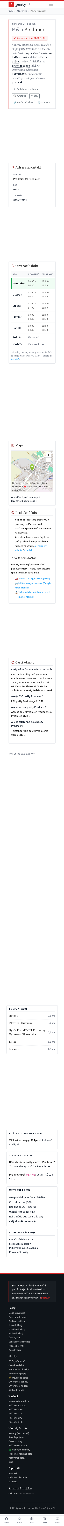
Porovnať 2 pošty (18, 1252)
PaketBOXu (19, 74)
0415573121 (20, 200)
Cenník (44, 1522)
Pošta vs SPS (15, 1418)
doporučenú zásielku (38, 53)
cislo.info (21, 1493)
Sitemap (13, 1481)
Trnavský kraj (15, 1325)
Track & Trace (21, 65)
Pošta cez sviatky (18, 1445)
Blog (11, 1462)
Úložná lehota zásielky (22, 1212)
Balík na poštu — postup (22, 1207)
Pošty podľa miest (18, 1317)
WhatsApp (19, 95)
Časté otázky (15, 1441)
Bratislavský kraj (17, 1321)
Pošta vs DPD (16, 1409)
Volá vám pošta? (17, 1458)
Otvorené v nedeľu (18, 1386)
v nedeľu (28, 550)
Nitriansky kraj (16, 1333)
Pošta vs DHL (16, 1422)
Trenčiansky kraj (17, 1329)
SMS (34, 95)
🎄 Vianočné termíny (19, 1449)
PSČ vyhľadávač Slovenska (24, 1248)
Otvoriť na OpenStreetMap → (26, 497)
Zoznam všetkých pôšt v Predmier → (29, 1166)
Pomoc (57, 1522)
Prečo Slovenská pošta (20, 1454)
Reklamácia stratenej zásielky (26, 1216)
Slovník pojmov (16, 1437)
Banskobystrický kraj (19, 1342)
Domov (6, 1522)
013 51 (17, 189)
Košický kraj (15, 1350)
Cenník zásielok (16, 1365)
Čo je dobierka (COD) (20, 1202)
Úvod (11, 11)
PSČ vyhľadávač (17, 1361)
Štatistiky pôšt (16, 1390)
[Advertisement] (32, 135)
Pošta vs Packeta (17, 1405)
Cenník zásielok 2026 (21, 1239)
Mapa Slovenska (17, 1313)
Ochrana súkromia (18, 1477)
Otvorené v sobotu (18, 1382)
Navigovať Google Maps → (24, 501)
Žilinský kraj (22, 11)
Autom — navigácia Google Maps (35, 578)
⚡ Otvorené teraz (18, 1378)
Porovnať (44, 102)
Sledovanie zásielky (20, 1244)
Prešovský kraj (16, 1346)
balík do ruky (20, 57)
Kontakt (13, 1473)
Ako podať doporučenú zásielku (27, 1197)
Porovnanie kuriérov (19, 1401)
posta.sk (17, 82)
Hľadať (19, 1522)
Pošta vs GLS (15, 1413)
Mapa (32, 1522)
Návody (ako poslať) (19, 1433)
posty (20, 4)
